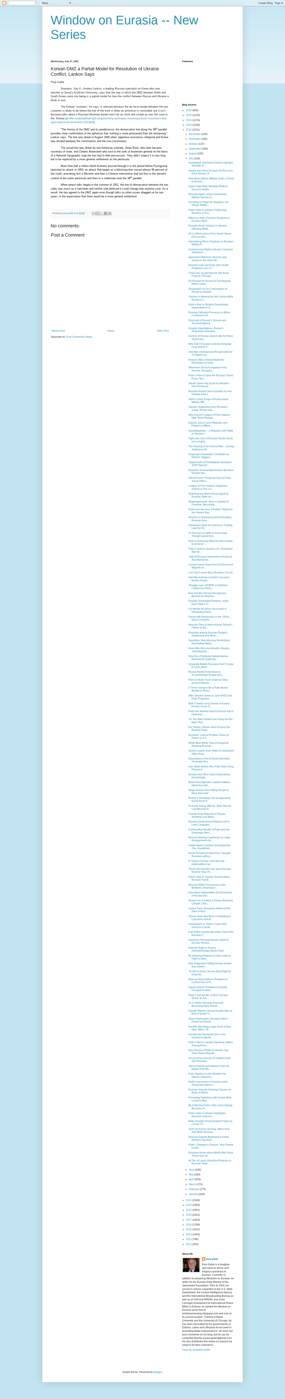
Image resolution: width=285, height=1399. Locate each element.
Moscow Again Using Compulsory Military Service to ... (207, 196)
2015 (189, 1229)
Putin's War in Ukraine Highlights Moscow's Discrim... (207, 1115)
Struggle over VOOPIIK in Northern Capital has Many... (208, 587)
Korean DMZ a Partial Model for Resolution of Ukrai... (206, 361)
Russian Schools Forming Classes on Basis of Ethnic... (209, 1091)
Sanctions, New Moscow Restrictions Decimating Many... (209, 642)
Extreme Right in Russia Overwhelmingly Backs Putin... (207, 949)
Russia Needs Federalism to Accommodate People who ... (206, 673)
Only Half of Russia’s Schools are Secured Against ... (207, 322)
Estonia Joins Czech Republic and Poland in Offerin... (207, 424)
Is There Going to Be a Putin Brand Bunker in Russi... (208, 689)
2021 (189, 1200)
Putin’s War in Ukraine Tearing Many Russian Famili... (209, 878)
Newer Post (58, 330)
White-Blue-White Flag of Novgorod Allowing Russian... (208, 744)
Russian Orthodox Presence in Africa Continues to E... (209, 314)
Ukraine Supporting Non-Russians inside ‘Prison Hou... (207, 408)
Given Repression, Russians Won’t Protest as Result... (208, 1020)
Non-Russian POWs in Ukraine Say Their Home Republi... (208, 1052)
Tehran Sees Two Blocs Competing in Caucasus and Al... (209, 918)
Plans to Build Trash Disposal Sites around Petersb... (208, 681)
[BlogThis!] (98, 213)
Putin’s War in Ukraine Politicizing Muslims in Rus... (207, 211)
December (195, 134)
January (194, 1194)
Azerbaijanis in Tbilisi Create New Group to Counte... (207, 925)
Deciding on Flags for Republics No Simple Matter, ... (208, 204)
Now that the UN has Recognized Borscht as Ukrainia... (207, 595)
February (194, 1189)
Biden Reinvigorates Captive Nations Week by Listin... (209, 784)
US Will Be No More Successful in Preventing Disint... (207, 610)
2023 (189, 124)
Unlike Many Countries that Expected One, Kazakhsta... (209, 847)
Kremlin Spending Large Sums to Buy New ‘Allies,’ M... (209, 1028)
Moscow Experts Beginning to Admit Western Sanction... (208, 1138)
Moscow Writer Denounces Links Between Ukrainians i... (207, 886)
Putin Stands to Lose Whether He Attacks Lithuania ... (207, 1075)
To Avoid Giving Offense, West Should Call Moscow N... (209, 807)
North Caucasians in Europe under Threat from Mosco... (208, 1083)
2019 (189, 1210)
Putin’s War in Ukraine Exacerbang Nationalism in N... (208, 306)
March (193, 1184)
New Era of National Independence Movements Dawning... (208, 658)
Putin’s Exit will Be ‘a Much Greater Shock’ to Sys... (208, 997)
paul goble (212, 1259)
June (192, 1169)
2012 (189, 1244)
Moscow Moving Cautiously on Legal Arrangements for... (209, 839)
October (193, 143)
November (195, 138)
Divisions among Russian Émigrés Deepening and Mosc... (207, 634)
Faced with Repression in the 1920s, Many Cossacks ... (209, 618)
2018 (189, 1214)
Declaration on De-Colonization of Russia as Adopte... (207, 290)
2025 (189, 115)
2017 (189, 1219)
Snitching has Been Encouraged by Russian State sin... (208, 495)
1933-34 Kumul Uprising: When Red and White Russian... (209, 1130)
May (191, 1174)
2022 (189, 129)
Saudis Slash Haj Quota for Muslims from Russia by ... (208, 385)
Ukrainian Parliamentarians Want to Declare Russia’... (208, 941)
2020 (189, 1205)
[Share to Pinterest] (110, 213)
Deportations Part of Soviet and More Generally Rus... (209, 760)
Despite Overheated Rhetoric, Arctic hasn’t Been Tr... (208, 602)
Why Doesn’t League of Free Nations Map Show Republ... (209, 416)
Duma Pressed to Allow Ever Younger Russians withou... (209, 855)
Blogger (157, 1372)
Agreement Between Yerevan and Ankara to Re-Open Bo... (207, 259)
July (191, 158)
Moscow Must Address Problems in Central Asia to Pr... (208, 981)
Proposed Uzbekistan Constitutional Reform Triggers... (208, 456)
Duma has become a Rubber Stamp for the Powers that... (210, 511)
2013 (189, 1239)
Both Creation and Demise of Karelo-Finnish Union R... (209, 705)
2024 (189, 120)
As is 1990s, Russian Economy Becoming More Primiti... (205, 1004)
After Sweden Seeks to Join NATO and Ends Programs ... (210, 697)
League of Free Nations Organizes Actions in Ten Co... (207, 487)
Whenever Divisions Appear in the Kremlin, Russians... (207, 369)
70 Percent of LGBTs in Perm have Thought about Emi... (207, 535)
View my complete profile (196, 1349)
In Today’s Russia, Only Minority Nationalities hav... (206, 862)
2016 (189, 1224)
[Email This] (94, 213)
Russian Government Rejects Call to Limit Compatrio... (209, 823)
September (195, 148)
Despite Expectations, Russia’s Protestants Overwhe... (205, 330)
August (193, 153)
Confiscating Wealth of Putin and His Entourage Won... (209, 831)
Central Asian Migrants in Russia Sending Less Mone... (206, 815)
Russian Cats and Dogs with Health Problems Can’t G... (208, 266)
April (192, 1179)
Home (110, 330)
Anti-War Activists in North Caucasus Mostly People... (209, 579)
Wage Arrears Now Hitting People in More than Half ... (208, 792)
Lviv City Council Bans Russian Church (210, 572)
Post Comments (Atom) (79, 336)
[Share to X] (102, 213)
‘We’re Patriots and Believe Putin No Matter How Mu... (209, 1067)
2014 (189, 1234)
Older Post (163, 330)
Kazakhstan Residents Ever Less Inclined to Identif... (207, 1036)
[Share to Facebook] (106, 213)
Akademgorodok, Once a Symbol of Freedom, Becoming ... (208, 503)
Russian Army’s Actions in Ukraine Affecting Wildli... (207, 227)
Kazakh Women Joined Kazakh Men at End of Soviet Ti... (210, 1012)
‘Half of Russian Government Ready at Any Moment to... (210, 558)
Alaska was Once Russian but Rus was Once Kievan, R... (210, 172)
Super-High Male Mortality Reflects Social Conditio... (208, 188)
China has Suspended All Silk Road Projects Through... (208, 274)
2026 (189, 110)
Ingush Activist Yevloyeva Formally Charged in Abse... (207, 989)
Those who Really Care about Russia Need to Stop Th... (209, 870)
